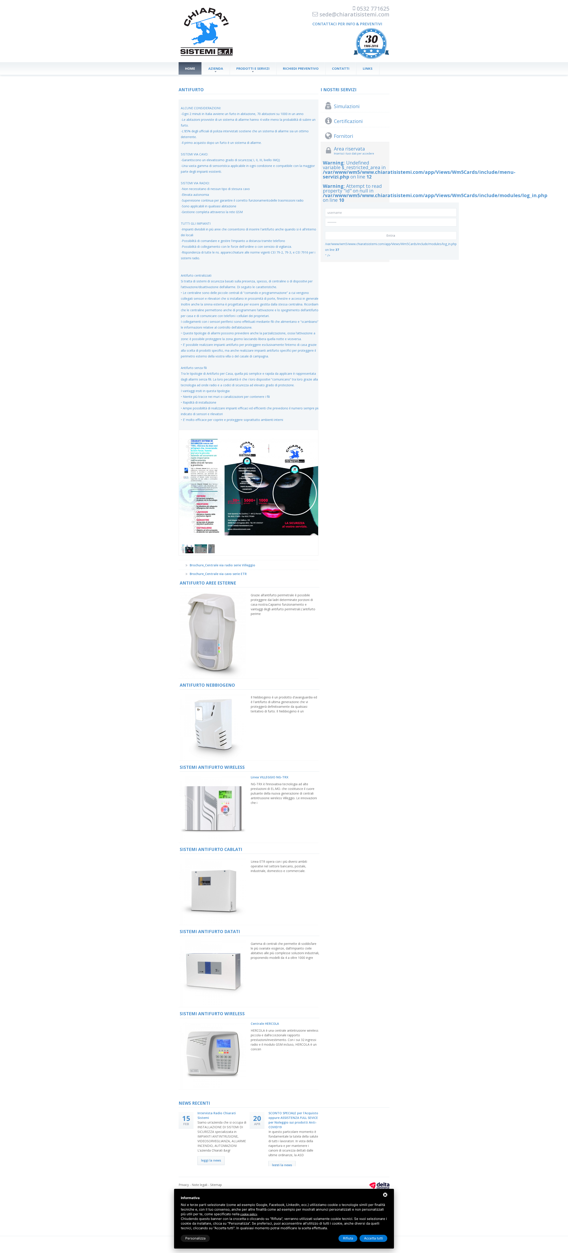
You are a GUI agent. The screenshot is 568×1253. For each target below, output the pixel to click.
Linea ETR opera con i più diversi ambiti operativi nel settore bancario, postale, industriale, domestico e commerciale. (279, 866)
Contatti (340, 68)
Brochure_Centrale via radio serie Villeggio (222, 565)
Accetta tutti (373, 1238)
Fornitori (343, 136)
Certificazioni (348, 121)
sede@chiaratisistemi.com (354, 14)
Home (190, 68)
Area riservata (349, 149)
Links (368, 68)
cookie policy (248, 1214)
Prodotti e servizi (253, 68)
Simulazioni (347, 106)
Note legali (199, 1185)
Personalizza (195, 1238)
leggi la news (211, 1160)
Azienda (215, 68)
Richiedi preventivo (301, 68)
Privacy (184, 1185)
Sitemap (216, 1185)
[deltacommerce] (379, 1185)
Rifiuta (348, 1238)
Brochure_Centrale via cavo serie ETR (218, 574)
